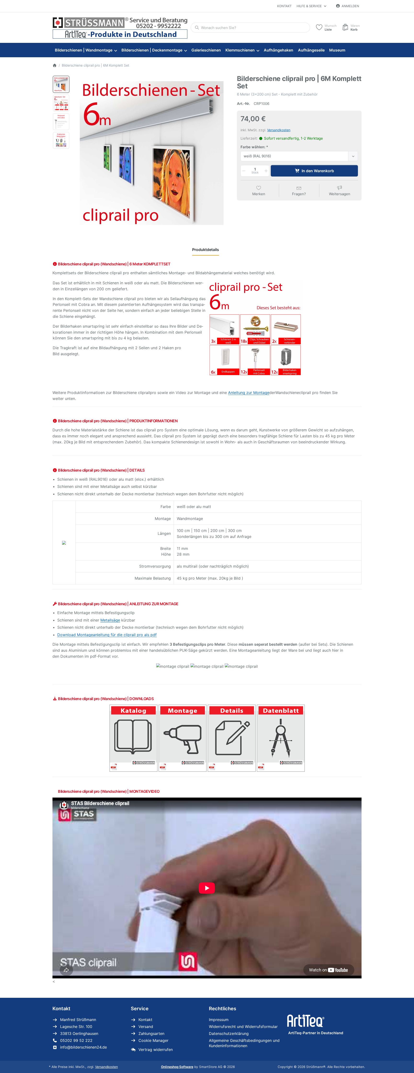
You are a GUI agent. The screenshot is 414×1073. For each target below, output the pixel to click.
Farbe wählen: (253, 147)
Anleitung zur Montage (248, 392)
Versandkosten (278, 130)
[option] (61, 84)
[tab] (205, 250)
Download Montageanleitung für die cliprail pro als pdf (107, 634)
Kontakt (284, 6)
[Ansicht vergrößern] (152, 153)
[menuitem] (85, 50)
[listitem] (152, 153)
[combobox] (250, 28)
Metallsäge (110, 620)
